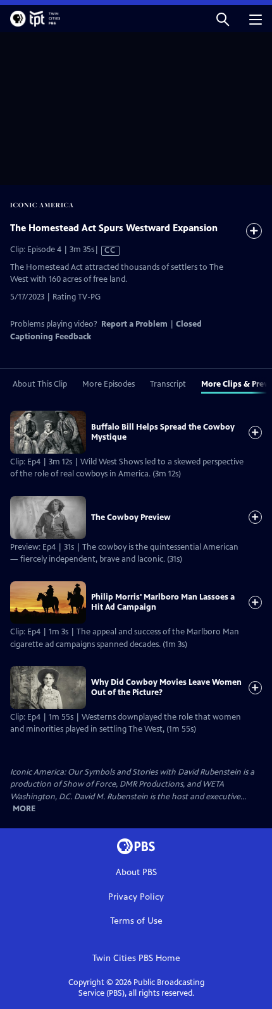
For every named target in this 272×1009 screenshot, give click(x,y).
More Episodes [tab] (108, 384)
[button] (222, 18)
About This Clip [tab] (40, 384)
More (24, 809)
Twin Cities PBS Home (136, 958)
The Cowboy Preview (131, 517)
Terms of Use (136, 920)
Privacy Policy (136, 896)
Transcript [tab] (168, 384)
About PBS (136, 872)
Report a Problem (134, 324)
